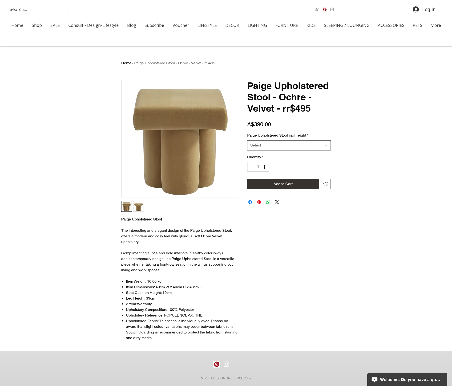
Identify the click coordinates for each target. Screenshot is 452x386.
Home (126, 63)
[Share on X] (277, 202)
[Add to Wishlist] (326, 184)
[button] (316, 9)
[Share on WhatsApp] (268, 202)
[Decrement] (251, 166)
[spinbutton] (258, 166)
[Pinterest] (325, 9)
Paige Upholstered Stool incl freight (277, 135)
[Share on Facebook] (250, 202)
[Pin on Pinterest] (259, 202)
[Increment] (265, 166)
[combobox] (289, 145)
